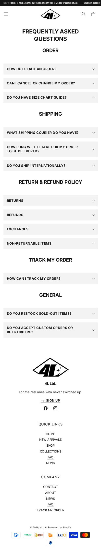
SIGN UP (52, 400)
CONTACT (50, 487)
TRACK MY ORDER (50, 510)
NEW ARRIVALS (50, 439)
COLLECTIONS (50, 451)
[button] (6, 14)
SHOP (50, 445)
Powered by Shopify (59, 527)
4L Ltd (43, 527)
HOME (50, 434)
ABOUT (50, 493)
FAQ (51, 457)
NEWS (50, 463)
